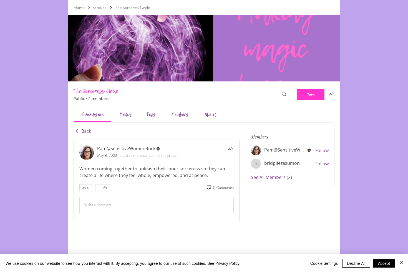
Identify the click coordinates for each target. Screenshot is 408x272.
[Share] (230, 148)
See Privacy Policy (223, 263)
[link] (92, 114)
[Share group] (331, 94)
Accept (384, 263)
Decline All (356, 263)
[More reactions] (102, 187)
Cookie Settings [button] (324, 263)
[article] (157, 180)
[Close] (401, 263)
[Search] (284, 94)
